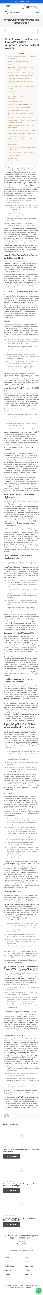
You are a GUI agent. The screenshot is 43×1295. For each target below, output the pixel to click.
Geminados (29, 1266)
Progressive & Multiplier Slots (16, 136)
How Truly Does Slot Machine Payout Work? (20, 104)
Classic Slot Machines (14, 155)
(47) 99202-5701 (21, 1243)
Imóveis (7, 1262)
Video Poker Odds (13, 94)
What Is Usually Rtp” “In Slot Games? (18, 70)
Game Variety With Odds (15, 101)
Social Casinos (12, 91)
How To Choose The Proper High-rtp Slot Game (21, 133)
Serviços (7, 1270)
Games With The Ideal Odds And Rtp (18, 78)
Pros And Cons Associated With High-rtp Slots (21, 73)
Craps (10, 64)
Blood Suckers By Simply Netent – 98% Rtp (20, 118)
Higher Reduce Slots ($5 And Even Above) (20, 107)
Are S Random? (12, 144)
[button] (39, 1291)
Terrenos (28, 1270)
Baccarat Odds (12, 158)
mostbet (22, 251)
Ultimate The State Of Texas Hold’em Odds (20, 75)
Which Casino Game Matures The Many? (19, 61)
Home (6, 1258)
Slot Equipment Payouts (15, 161)
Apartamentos (30, 1262)
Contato (7, 1274)
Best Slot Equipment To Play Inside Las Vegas (21, 152)
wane (17, 1116)
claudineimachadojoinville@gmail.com (21, 1250)
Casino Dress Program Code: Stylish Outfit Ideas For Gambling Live (19, 1185)
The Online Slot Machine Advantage (18, 110)
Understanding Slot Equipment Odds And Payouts (22, 130)
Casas (27, 1258)
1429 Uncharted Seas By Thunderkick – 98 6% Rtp (22, 139)
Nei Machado (9, 1266)
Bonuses (10, 142)
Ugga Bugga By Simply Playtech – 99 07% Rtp (21, 67)
